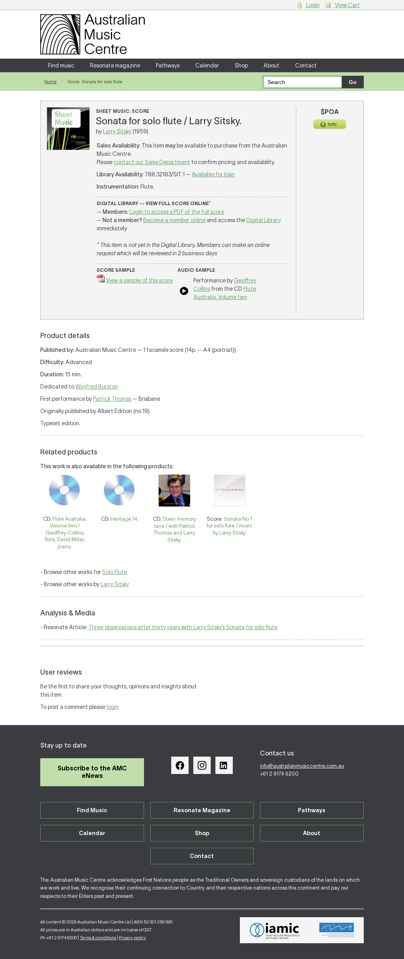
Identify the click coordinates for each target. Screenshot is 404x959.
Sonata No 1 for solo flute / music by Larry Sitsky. (229, 526)
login (113, 707)
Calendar (207, 65)
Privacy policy (132, 937)
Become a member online (174, 220)
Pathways (168, 65)
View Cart (347, 5)
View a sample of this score (139, 280)
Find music (61, 65)
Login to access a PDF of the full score (176, 212)
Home (50, 81)
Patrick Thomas (112, 399)
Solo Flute (114, 572)
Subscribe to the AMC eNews (92, 772)
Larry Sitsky (117, 131)
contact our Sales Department (152, 162)
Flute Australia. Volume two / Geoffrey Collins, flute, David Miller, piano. (66, 533)
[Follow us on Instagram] (202, 765)
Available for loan (213, 174)
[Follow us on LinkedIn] (224, 765)
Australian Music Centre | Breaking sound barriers (92, 34)
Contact (306, 65)
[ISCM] (336, 930)
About (271, 65)
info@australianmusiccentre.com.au (302, 766)
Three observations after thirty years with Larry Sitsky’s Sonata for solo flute (182, 627)
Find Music (92, 810)
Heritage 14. (124, 519)
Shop (241, 65)
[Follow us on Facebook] (180, 765)
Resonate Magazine (202, 810)
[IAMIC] (274, 930)
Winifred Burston (96, 386)
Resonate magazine (115, 65)
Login (313, 5)
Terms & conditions (98, 937)
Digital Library (263, 220)
